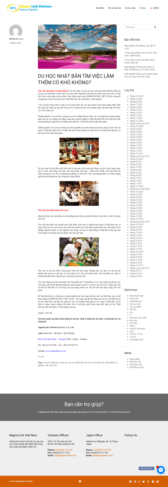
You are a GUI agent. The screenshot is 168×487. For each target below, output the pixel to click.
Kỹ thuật (133, 323)
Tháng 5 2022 (136, 140)
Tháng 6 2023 (136, 107)
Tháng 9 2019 (136, 227)
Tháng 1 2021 (136, 183)
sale (132, 331)
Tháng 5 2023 (136, 110)
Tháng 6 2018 (136, 262)
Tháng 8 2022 (136, 132)
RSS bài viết (135, 362)
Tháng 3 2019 (136, 243)
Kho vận (133, 320)
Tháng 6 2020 (136, 202)
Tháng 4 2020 (136, 208)
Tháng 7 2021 (136, 167)
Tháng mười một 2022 (140, 123)
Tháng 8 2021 (136, 164)
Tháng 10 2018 (136, 252)
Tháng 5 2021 (136, 172)
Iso (131, 312)
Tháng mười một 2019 (140, 221)
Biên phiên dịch (137, 296)
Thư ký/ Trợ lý (136, 334)
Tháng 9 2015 (136, 273)
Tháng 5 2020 (136, 205)
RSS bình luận (136, 364)
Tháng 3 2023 (136, 112)
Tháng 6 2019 (136, 235)
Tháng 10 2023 (136, 96)
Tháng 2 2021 (136, 181)
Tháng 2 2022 (136, 148)
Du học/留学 (135, 307)
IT (131, 315)
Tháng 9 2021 (136, 161)
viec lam (53, 365)
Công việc (134, 298)
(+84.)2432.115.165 (63, 450)
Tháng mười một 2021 (140, 156)
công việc (63, 362)
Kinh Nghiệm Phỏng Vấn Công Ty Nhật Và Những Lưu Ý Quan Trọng (139, 68)
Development (136, 301)
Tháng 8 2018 (136, 257)
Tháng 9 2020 (136, 194)
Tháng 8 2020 (136, 197)
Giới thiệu (100, 8)
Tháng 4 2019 (136, 241)
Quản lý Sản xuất (137, 328)
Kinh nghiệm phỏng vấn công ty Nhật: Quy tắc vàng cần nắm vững (141, 75)
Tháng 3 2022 (136, 145)
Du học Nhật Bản (76, 362)
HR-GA (133, 309)
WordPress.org (137, 367)
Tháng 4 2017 (136, 271)
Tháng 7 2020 (136, 200)
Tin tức (143, 8)
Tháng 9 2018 (136, 254)
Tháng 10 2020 (136, 191)
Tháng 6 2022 (136, 137)
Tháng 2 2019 (136, 246)
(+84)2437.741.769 (102, 450)
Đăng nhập (135, 359)
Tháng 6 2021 (136, 170)
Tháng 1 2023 (136, 118)
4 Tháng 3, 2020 (15, 43)
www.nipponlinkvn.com (56, 351)
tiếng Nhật (110, 362)
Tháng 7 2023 (136, 104)
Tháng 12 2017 (136, 265)
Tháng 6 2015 (136, 276)
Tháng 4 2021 (136, 175)
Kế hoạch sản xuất (138, 317)
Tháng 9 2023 (136, 99)
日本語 (155, 8)
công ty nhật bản (50, 362)
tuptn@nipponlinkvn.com (65, 455)
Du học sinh (130, 8)
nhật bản (100, 362)
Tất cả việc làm (114, 8)
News (132, 326)
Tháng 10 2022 (136, 126)
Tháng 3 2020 (136, 211)
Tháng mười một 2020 (140, 189)
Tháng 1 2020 (136, 216)
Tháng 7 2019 (136, 232)
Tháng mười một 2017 (140, 268)
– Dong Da (62, 339)
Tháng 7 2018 (136, 260)
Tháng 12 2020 (136, 186)
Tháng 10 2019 (136, 224)
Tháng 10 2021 (136, 159)
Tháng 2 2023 (136, 115)
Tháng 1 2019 (136, 249)
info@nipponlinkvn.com (102, 455)
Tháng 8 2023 (136, 101)
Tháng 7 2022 (136, 134)
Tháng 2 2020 (136, 213)
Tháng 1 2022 (136, 151)
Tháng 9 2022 (136, 129)
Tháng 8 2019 (136, 230)
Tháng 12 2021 (136, 153)
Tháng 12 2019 (136, 219)
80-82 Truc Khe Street (47, 339)
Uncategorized (136, 339)
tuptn (21, 39)
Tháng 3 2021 (136, 178)
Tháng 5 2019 (136, 238)
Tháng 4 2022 (136, 142)
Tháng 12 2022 (136, 121)
